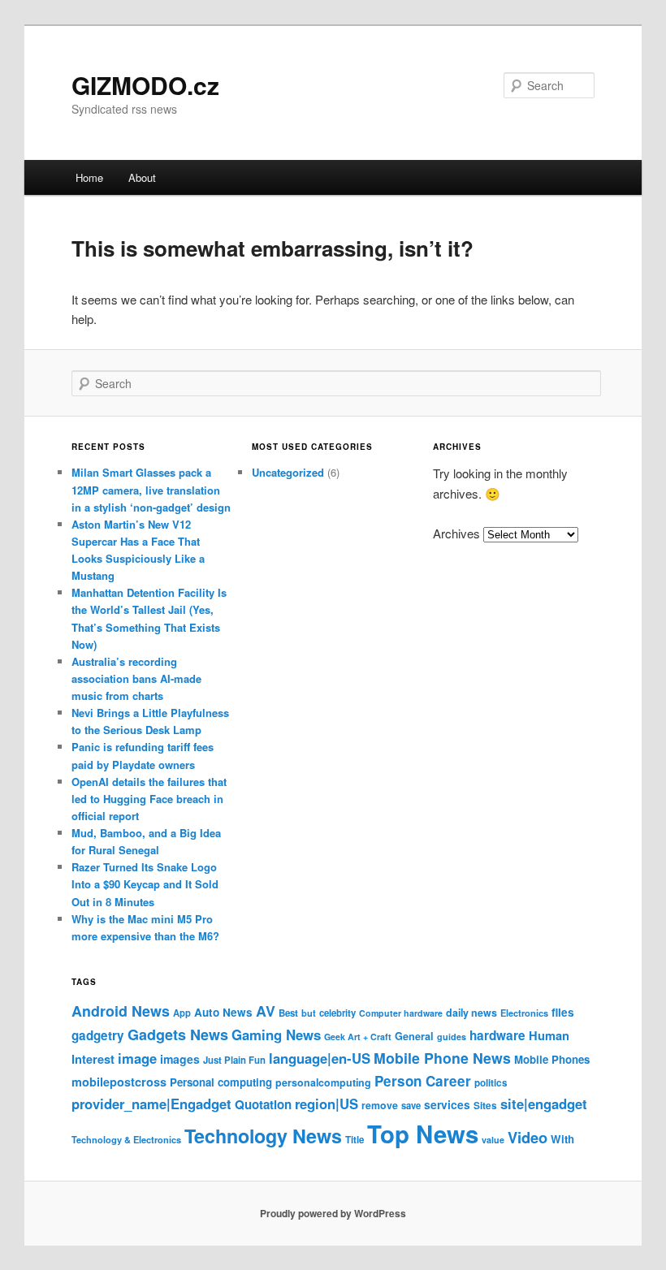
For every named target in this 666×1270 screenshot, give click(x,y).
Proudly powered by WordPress (333, 1213)
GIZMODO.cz (145, 84)
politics (491, 1083)
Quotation (263, 1104)
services (447, 1104)
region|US (326, 1103)
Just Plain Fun (234, 1060)
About (142, 177)
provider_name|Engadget (151, 1103)
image (137, 1058)
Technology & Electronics (126, 1139)
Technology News (263, 1135)
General (414, 1036)
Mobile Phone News (442, 1058)
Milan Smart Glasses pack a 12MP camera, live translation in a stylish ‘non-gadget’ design (151, 489)
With (562, 1139)
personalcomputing (323, 1082)
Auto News (223, 1012)
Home (89, 177)
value (493, 1140)
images (180, 1059)
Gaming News (276, 1034)
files (562, 1012)
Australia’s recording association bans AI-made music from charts (136, 678)
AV (265, 1010)
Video (527, 1137)
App (182, 1012)
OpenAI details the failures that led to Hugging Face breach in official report (149, 798)
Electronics (524, 1012)
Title (354, 1140)
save (411, 1105)
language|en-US (319, 1058)
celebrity (337, 1013)
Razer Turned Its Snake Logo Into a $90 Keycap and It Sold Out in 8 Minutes (144, 884)
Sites (485, 1105)
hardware (497, 1035)
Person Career (422, 1081)
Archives (456, 533)
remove (379, 1105)
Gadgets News (178, 1034)
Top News (422, 1134)
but (308, 1012)
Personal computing (221, 1082)
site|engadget (543, 1103)
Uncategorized (288, 472)
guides (451, 1036)
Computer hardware (401, 1013)
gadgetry (97, 1035)
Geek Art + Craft (357, 1036)
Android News (120, 1010)
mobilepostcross (118, 1081)
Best (288, 1013)
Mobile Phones (552, 1059)
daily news (471, 1012)
